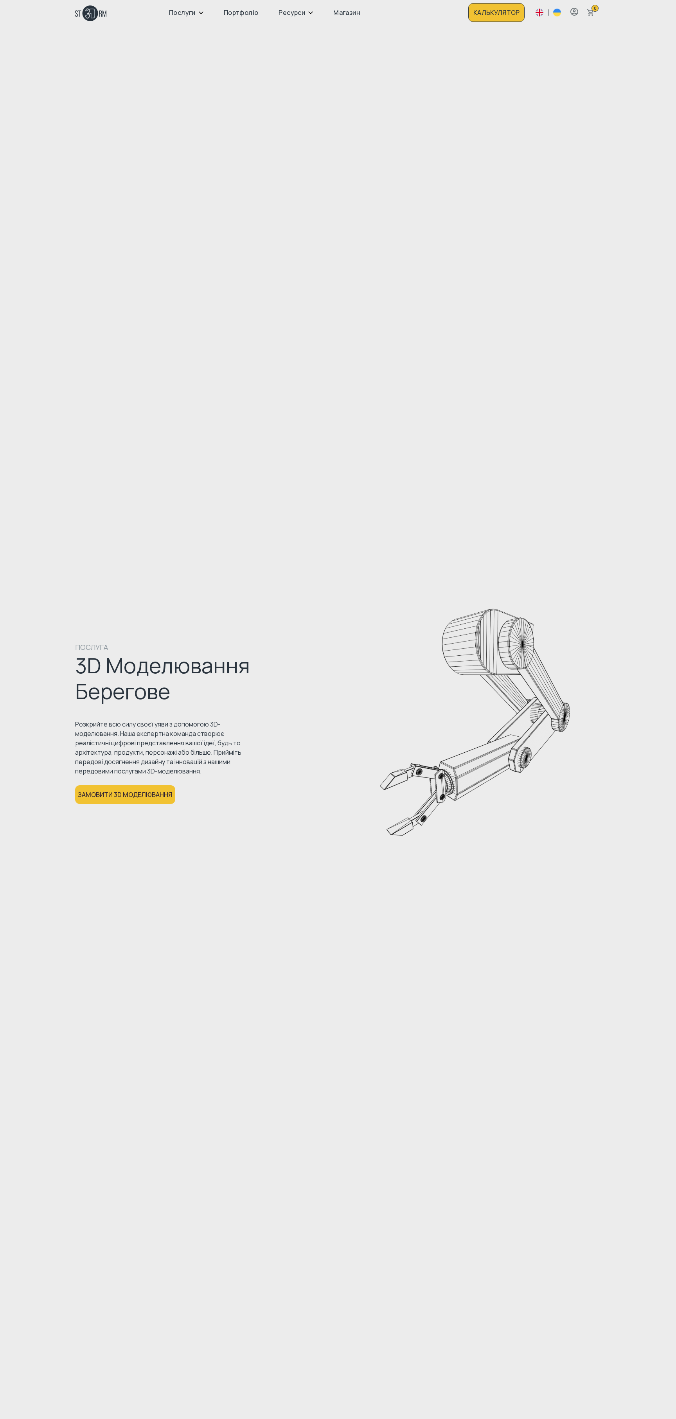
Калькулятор (496, 12)
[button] (574, 11)
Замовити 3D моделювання (125, 794)
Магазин (346, 12)
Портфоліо (241, 12)
